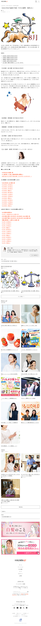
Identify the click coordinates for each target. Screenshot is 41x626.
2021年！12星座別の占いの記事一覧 (10, 214)
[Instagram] (14, 608)
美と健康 (20, 569)
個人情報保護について (16, 616)
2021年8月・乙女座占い (7, 194)
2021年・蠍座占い (6, 235)
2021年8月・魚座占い (7, 205)
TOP (2, 259)
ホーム (20, 564)
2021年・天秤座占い (6, 233)
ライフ (20, 571)
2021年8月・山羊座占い (7, 202)
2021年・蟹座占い (6, 227)
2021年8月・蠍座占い (7, 198)
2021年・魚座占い (6, 243)
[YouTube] (17, 607)
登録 (28, 591)
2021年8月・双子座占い (7, 188)
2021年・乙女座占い (6, 231)
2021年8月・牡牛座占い (7, 186)
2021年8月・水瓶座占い (7, 204)
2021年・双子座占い (6, 225)
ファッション (20, 567)
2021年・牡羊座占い (6, 222)
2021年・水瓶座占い (6, 241)
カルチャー (20, 573)
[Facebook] (26, 608)
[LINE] (20, 608)
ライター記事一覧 (34, 255)
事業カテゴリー (19, 613)
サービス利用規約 (25, 616)
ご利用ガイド (17, 614)
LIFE (5, 259)
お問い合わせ (23, 614)
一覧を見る (20, 507)
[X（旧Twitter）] (23, 608)
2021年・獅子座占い (6, 229)
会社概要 (13, 613)
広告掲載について (26, 613)
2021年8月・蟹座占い (7, 190)
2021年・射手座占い (6, 237)
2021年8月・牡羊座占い (7, 184)
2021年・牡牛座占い (6, 223)
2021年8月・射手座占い (7, 200)
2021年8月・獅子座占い (7, 192)
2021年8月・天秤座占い (7, 196)
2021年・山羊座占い (6, 239)
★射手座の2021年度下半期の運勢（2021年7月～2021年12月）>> (17, 176)
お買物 (20, 575)
